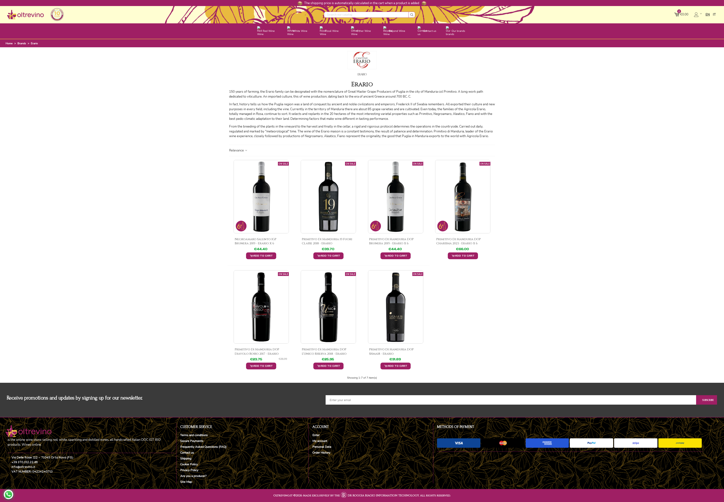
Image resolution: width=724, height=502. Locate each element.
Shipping (185, 458)
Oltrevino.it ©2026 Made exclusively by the (306, 495)
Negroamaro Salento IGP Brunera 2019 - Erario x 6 (255, 241)
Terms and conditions (194, 435)
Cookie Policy (189, 464)
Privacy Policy (189, 470)
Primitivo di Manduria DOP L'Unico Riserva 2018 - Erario (324, 351)
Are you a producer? (193, 476)
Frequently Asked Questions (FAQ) (203, 447)
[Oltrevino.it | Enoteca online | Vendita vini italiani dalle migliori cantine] (25, 15)
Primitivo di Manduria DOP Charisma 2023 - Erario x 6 (458, 241)
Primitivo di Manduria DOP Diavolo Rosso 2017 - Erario (257, 351)
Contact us (187, 453)
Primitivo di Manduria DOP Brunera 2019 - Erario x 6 (391, 241)
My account (319, 441)
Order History (321, 453)
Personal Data (321, 447)
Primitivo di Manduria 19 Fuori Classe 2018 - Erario (327, 241)
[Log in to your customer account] (698, 14)
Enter (316, 435)
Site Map (186, 482)
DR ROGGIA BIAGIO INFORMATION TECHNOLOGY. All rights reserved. (399, 495)
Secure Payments (191, 441)
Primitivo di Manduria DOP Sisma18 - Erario (391, 351)
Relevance (237, 150)
